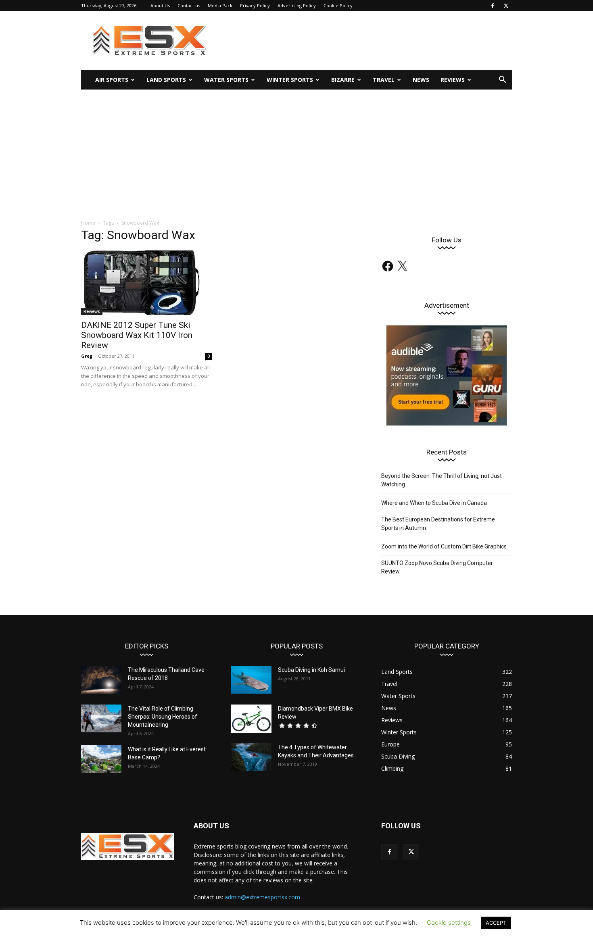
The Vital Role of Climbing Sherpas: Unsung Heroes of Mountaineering (162, 716)
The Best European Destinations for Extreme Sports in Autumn (438, 523)
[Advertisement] (296, 150)
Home (88, 222)
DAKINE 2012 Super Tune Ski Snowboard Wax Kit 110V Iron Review (136, 335)
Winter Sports (290, 79)
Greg (86, 356)
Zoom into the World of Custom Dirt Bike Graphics (444, 546)
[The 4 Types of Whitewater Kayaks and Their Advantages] (251, 757)
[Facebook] (493, 5)
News (421, 79)
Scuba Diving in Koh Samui (311, 670)
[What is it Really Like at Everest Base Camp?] (101, 759)
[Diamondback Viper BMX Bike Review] (251, 719)
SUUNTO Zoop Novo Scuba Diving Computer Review (437, 567)
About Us (160, 5)
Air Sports (111, 79)
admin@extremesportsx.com (262, 897)
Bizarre (343, 79)
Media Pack (220, 5)
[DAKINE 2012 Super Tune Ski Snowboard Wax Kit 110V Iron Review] (146, 282)
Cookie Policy (338, 5)
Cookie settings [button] (449, 922)
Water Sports (226, 79)
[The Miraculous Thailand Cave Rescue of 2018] (101, 680)
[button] (502, 80)
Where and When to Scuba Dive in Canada (434, 503)
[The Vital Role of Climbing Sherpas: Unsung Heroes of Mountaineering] (101, 718)
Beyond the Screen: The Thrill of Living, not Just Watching (441, 480)
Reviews (453, 79)
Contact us (188, 5)
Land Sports (166, 79)
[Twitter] (506, 5)
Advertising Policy (297, 5)
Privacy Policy (255, 5)
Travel (384, 79)
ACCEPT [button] (496, 922)
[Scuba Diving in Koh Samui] (251, 680)
